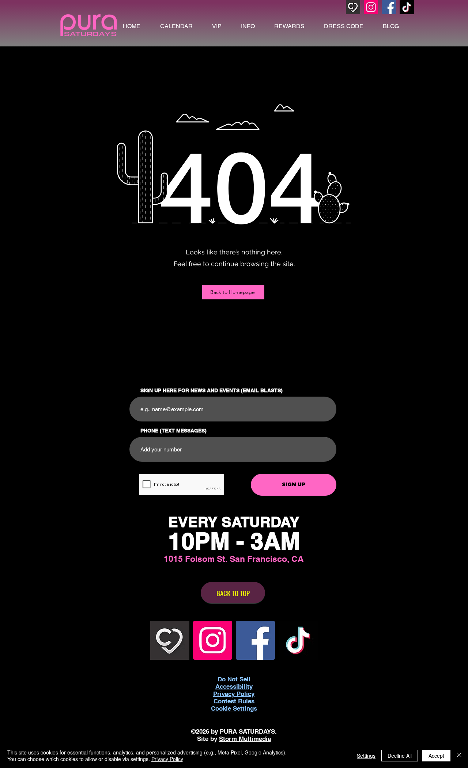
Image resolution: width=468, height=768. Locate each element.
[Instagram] (371, 7)
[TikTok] (407, 7)
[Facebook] (389, 7)
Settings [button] (366, 755)
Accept (436, 755)
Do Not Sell (234, 679)
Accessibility (234, 686)
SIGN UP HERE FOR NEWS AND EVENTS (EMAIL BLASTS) (211, 390)
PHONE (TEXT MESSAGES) (173, 430)
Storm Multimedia (245, 738)
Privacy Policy (167, 759)
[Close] (459, 755)
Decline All (400, 755)
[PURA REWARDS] (353, 7)
